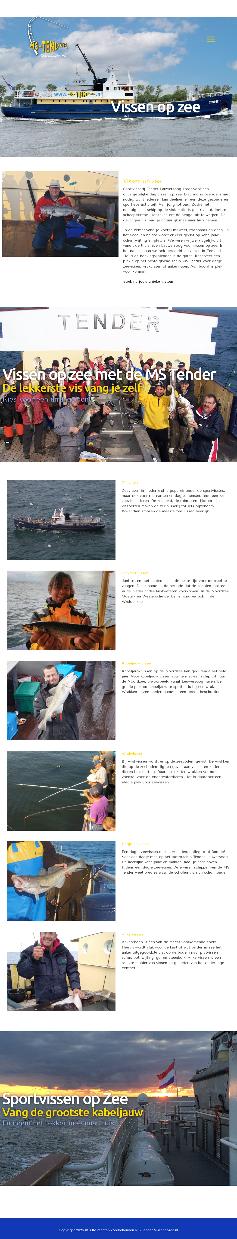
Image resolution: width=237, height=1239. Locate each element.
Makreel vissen (135, 573)
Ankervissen (132, 934)
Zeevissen (130, 482)
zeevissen (192, 251)
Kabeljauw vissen (137, 663)
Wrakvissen (132, 753)
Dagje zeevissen (136, 844)
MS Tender (191, 261)
